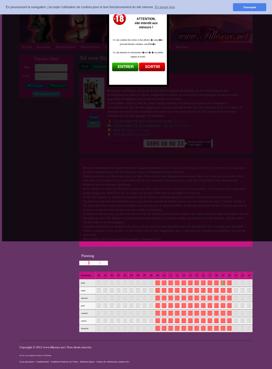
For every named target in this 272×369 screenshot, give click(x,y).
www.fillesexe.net (54, 347)
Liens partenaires (27, 361)
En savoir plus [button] (165, 7)
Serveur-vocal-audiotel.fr (28, 355)
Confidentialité (42, 361)
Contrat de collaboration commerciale (113, 361)
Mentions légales (87, 361)
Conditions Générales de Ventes (64, 361)
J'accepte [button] (249, 7)
